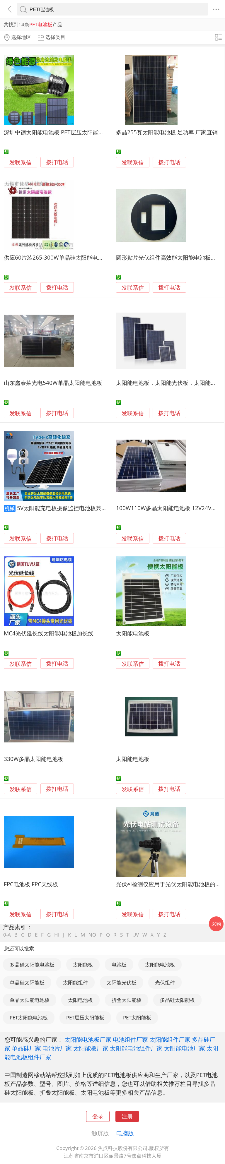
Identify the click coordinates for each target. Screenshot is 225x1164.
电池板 (119, 964)
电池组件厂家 (130, 1039)
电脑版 (125, 1133)
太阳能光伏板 (122, 982)
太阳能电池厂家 (184, 1048)
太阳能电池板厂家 (87, 1039)
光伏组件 (165, 982)
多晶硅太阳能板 (177, 1000)
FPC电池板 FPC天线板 (31, 884)
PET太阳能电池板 (29, 1017)
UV (135, 934)
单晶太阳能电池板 (30, 1000)
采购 (216, 923)
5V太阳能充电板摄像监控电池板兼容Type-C (71, 508)
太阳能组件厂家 (169, 1039)
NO (92, 934)
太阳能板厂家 (90, 1048)
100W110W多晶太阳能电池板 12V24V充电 (169, 508)
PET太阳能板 (137, 1017)
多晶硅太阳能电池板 (32, 964)
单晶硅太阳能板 (27, 982)
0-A (7, 934)
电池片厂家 (57, 1048)
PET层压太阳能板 (85, 1017)
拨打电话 (57, 162)
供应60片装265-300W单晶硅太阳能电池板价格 (62, 257)
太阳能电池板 (132, 633)
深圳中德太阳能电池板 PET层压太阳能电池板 (59, 132)
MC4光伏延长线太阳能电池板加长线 (48, 633)
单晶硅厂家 (26, 1048)
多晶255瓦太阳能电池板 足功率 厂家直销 (167, 132)
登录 (97, 1116)
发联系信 (20, 162)
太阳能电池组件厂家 (136, 1048)
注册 (127, 1116)
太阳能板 (83, 964)
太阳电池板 (80, 1000)
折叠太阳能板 (127, 1000)
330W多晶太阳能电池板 (33, 758)
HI (56, 934)
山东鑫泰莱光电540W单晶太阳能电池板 (53, 382)
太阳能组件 (75, 982)
